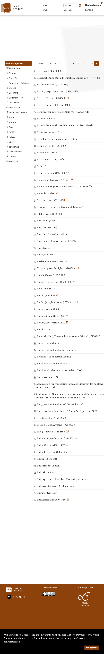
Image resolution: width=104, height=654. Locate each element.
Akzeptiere (91, 647)
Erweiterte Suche (77, 10)
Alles (40, 63)
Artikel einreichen (49, 588)
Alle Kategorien (14, 63)
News (44, 10)
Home (44, 5)
